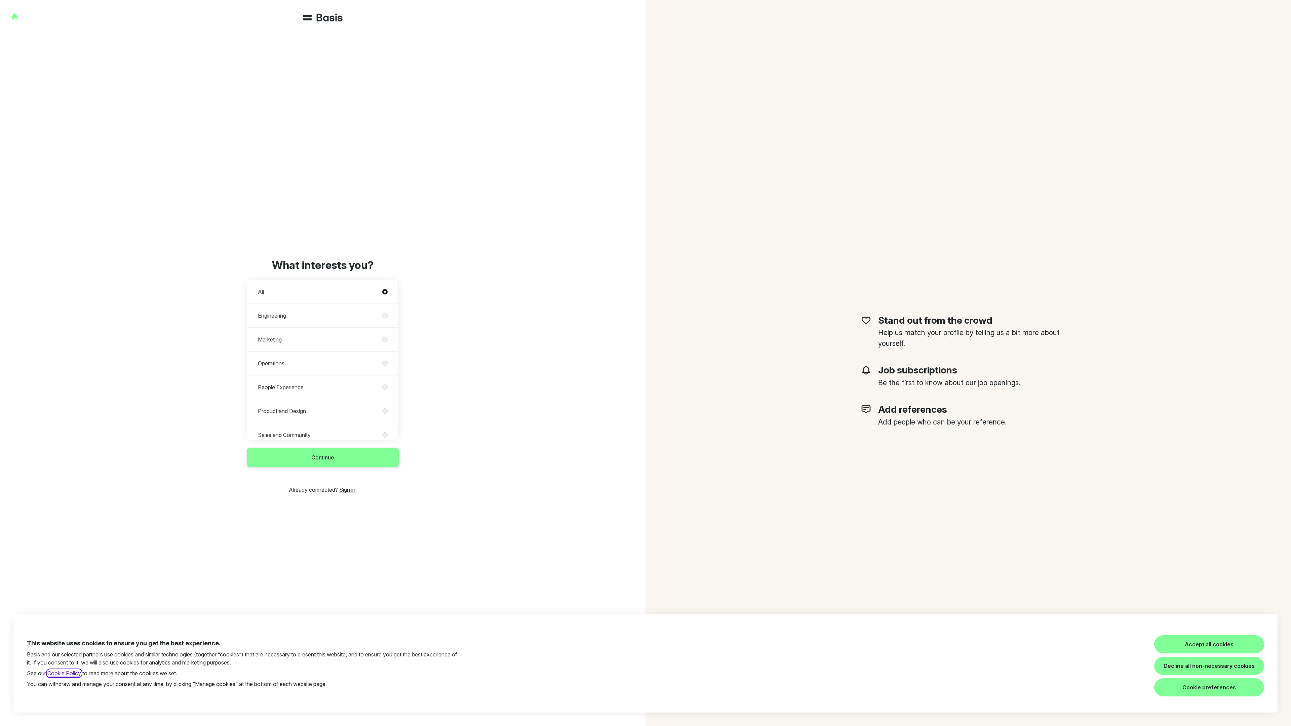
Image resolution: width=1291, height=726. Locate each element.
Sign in (347, 489)
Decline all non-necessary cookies (1209, 665)
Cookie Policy (64, 673)
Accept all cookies (1209, 644)
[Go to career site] (15, 16)
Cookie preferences (1209, 687)
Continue (322, 457)
